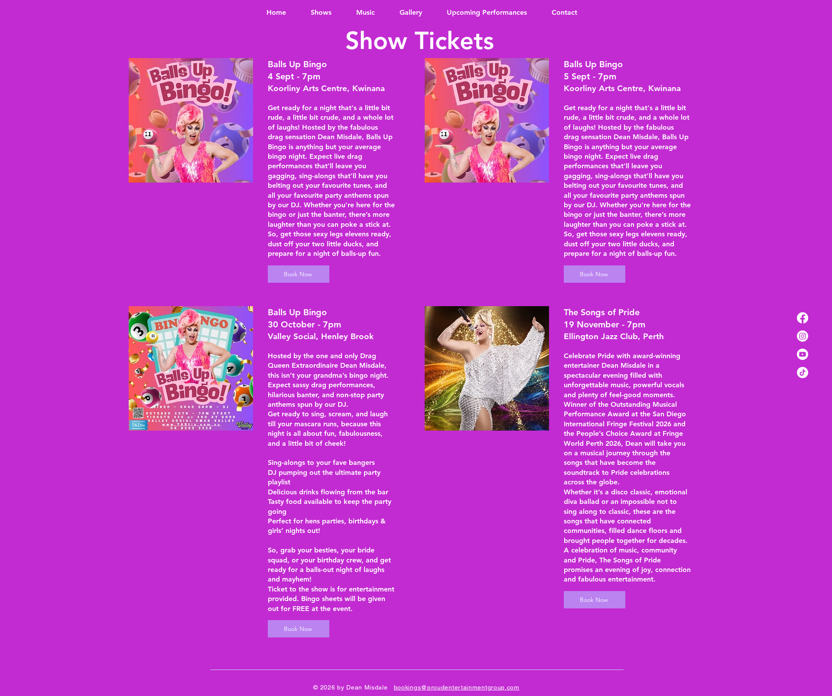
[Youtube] (802, 354)
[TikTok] (802, 372)
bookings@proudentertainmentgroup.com (457, 687)
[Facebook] (802, 317)
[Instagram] (802, 336)
